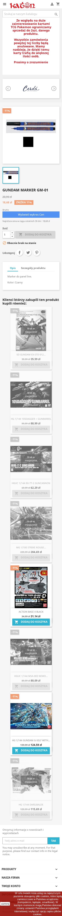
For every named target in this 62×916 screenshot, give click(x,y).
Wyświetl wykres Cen (31, 214)
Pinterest (36, 252)
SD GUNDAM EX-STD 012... (31, 354)
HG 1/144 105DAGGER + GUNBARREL (31, 418)
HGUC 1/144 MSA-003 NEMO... (31, 676)
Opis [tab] (13, 268)
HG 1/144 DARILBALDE (31, 804)
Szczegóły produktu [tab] (33, 268)
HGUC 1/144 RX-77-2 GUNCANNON (31, 483)
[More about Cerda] (31, 88)
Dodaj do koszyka (35, 234)
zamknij (5, 903)
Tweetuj (28, 252)
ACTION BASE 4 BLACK (31, 611)
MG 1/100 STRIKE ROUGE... (31, 547)
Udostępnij (19, 252)
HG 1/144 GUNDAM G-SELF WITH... (31, 740)
